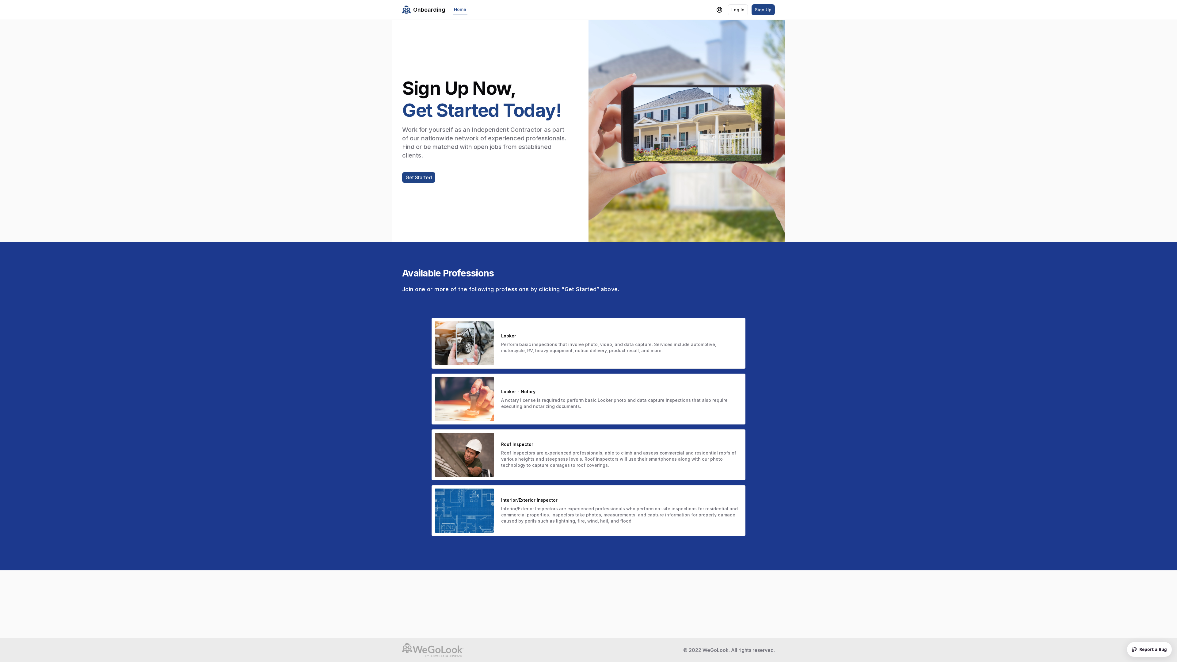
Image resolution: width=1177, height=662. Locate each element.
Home (460, 9)
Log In (738, 9)
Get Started (419, 177)
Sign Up (763, 9)
